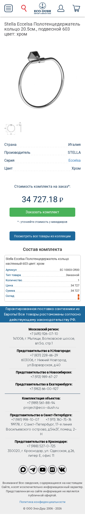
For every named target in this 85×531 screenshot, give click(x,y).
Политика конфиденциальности (42, 502)
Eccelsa (74, 160)
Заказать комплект (42, 212)
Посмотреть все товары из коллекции (42, 236)
